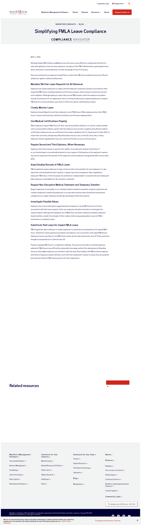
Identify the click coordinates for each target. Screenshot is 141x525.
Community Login (103, 3)
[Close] (137, 520)
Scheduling (13, 470)
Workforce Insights (66, 24)
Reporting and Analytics (17, 484)
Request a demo (121, 12)
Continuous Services (112, 479)
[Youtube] (129, 516)
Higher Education (47, 475)
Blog (81, 24)
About (106, 12)
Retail (43, 484)
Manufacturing (46, 461)
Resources (95, 12)
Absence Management (17, 466)
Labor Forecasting (15, 475)
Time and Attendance (16, 461)
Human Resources (79, 463)
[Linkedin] (113, 516)
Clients (75, 12)
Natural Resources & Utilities (51, 466)
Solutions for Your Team (84, 454)
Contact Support (111, 491)
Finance (76, 459)
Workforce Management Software (54, 12)
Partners (84, 12)
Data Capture (14, 479)
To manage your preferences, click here (121, 504)
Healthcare (45, 479)
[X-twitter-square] (118, 516)
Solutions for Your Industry (49, 455)
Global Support (110, 475)
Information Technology (81, 468)
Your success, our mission (114, 470)
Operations (77, 472)
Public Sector (46, 470)
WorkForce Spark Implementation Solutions (117, 485)
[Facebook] (123, 516)
